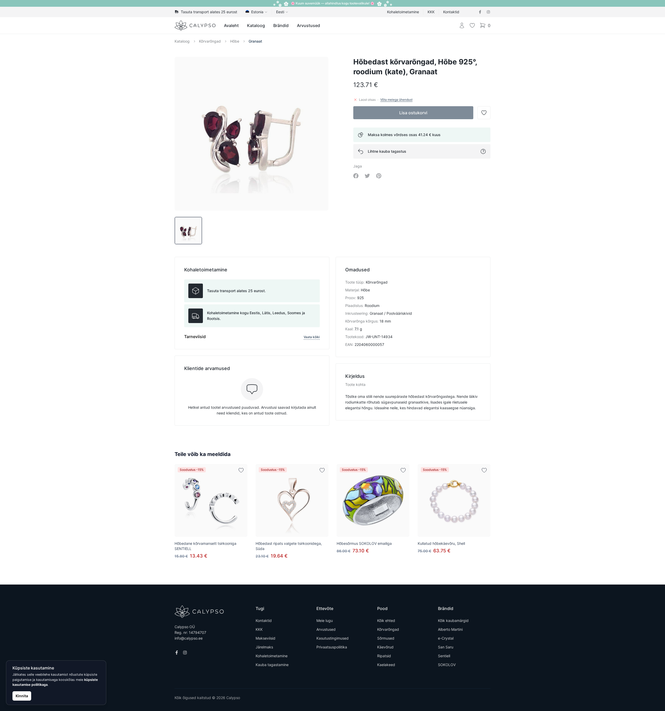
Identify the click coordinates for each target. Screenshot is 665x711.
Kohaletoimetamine (403, 12)
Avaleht (231, 25)
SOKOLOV (447, 664)
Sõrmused (385, 638)
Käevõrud (385, 647)
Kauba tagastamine (272, 664)
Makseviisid (265, 638)
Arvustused (308, 25)
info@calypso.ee (189, 638)
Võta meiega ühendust (396, 100)
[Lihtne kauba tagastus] (483, 151)
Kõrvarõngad (210, 41)
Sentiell (444, 656)
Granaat (255, 41)
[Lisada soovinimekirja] (241, 470)
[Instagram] (488, 12)
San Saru (445, 647)
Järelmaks (264, 647)
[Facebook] (480, 12)
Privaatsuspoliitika (331, 647)
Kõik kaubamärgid (453, 620)
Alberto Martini (450, 629)
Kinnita (22, 696)
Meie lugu (324, 620)
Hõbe (234, 41)
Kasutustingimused (332, 638)
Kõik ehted (386, 620)
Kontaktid (451, 12)
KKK (431, 12)
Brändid (281, 25)
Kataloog (256, 25)
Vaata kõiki (312, 337)
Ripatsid (384, 656)
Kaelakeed (386, 664)
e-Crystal (446, 638)
